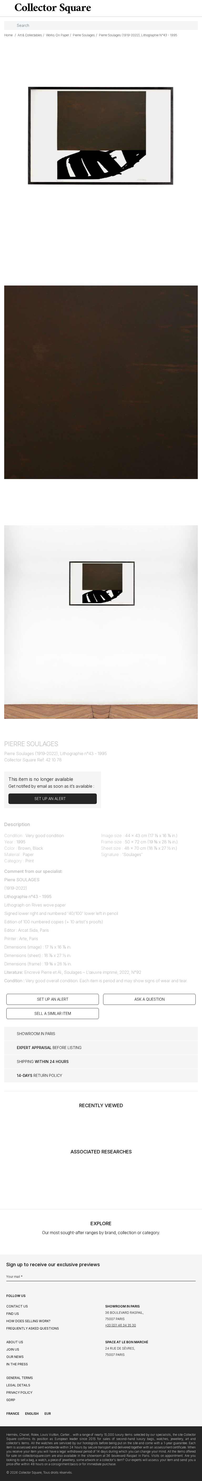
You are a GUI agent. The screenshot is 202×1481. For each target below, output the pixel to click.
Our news (15, 1357)
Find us (12, 1314)
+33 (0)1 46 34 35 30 (120, 1325)
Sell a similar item (52, 1013)
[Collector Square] (52, 8)
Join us (12, 1349)
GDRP (10, 1400)
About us (14, 1342)
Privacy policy (19, 1393)
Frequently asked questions (32, 1328)
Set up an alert (52, 999)
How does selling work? (28, 1321)
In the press (17, 1364)
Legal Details (18, 1385)
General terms (19, 1378)
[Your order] (187, 8)
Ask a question (149, 999)
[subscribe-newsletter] (193, 1278)
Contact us (17, 1306)
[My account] (196, 8)
